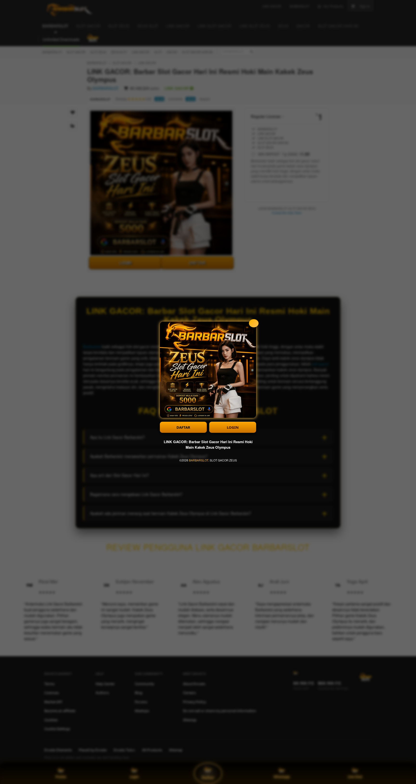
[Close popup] (254, 323)
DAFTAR (183, 427)
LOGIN (233, 427)
